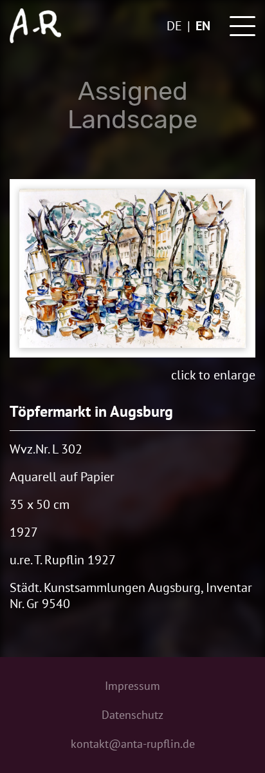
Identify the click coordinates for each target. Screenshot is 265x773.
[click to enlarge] (132, 268)
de (174, 25)
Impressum (132, 685)
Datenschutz (132, 714)
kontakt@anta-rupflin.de (133, 743)
